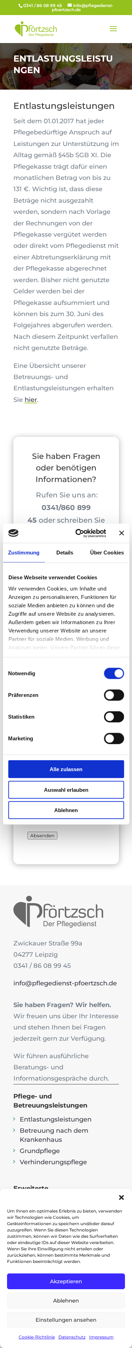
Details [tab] (65, 553)
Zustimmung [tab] (23, 553)
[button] (121, 1197)
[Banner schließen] (121, 533)
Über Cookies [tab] (107, 553)
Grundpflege (40, 1151)
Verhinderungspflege (53, 1162)
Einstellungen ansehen (66, 1319)
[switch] (114, 695)
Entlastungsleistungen (56, 1119)
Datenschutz (72, 1337)
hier (31, 400)
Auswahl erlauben (66, 789)
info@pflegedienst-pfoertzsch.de (65, 983)
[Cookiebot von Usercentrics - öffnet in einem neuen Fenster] (78, 533)
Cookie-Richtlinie (37, 1337)
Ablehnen (66, 810)
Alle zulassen (66, 769)
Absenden (42, 835)
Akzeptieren (66, 1281)
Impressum (101, 1337)
